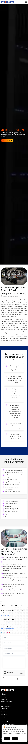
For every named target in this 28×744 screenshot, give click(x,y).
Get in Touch (6, 140)
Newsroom (4, 704)
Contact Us (4, 708)
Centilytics (3, 717)
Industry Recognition (6, 701)
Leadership (4, 699)
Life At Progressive (6, 706)
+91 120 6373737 (5, 615)
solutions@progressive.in (7, 622)
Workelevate (4, 715)
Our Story (3, 697)
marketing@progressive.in (7, 628)
